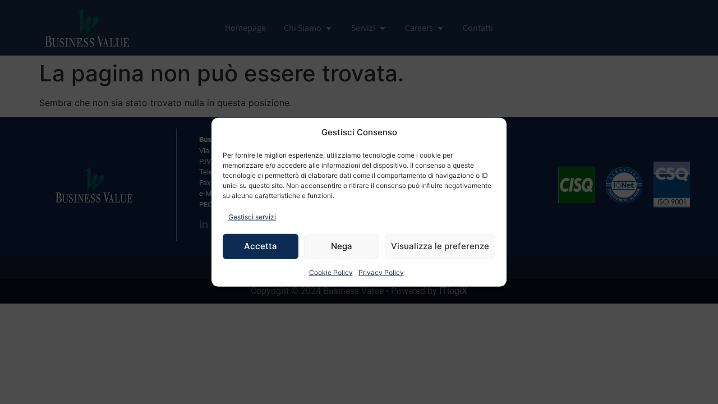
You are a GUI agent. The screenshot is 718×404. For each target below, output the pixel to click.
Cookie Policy (331, 272)
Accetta (260, 246)
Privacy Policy (381, 272)
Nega (341, 246)
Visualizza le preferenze (440, 246)
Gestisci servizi (252, 216)
